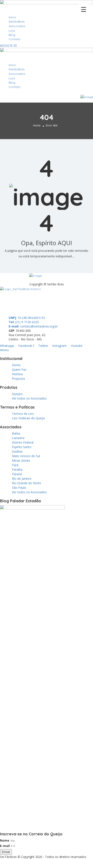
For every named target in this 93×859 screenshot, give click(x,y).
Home (37, 125)
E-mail (5, 846)
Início (12, 17)
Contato (15, 39)
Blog (12, 35)
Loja (12, 30)
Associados (17, 26)
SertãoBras (17, 21)
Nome (4, 840)
